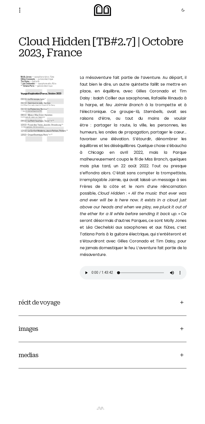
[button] (21, 10)
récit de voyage (39, 302)
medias (28, 355)
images (28, 328)
